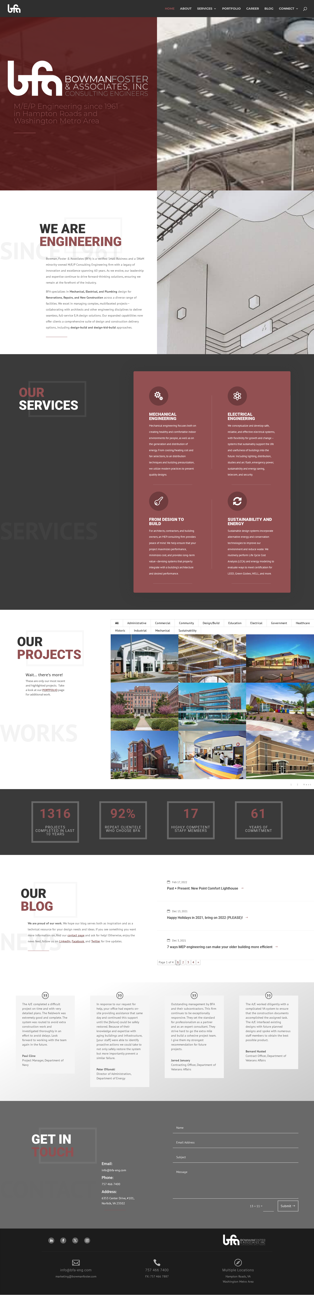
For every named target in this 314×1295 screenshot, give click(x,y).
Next (307, 784)
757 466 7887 (159, 1276)
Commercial (162, 623)
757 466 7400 (111, 1184)
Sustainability (188, 630)
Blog (268, 8)
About (186, 8)
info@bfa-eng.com (114, 1170)
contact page (75, 935)
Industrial (140, 630)
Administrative (136, 623)
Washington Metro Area (238, 1281)
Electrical (256, 623)
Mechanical (162, 630)
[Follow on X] (75, 1240)
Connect (286, 8)
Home (170, 8)
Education (235, 623)
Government (279, 623)
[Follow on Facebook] (63, 1240)
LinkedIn (64, 941)
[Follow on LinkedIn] (51, 1240)
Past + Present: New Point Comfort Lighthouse (202, 888)
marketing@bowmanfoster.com (76, 1276)
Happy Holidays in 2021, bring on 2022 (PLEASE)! (205, 918)
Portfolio (231, 8)
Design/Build (211, 623)
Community (186, 623)
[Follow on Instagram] (87, 1240)
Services (204, 8)
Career (252, 8)
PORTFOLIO (49, 690)
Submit (286, 1206)
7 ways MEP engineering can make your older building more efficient (219, 947)
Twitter (95, 941)
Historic (120, 630)
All (117, 623)
